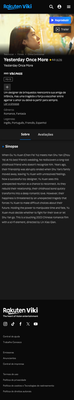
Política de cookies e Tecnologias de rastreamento (28, 385)
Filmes (20, 54)
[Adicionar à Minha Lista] (7, 87)
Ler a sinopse (11, 103)
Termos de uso (10, 374)
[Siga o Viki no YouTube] (35, 325)
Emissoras (8, 352)
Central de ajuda (11, 336)
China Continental (36, 54)
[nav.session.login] (59, 7)
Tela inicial (9, 54)
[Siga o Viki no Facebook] (20, 325)
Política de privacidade (14, 379)
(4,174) (59, 60)
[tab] (25, 134)
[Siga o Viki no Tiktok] (13, 325)
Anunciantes (9, 358)
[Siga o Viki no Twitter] (28, 325)
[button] (68, 7)
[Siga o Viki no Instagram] (5, 325)
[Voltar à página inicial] (17, 6)
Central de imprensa (13, 363)
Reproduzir (62, 20)
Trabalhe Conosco (12, 342)
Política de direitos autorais (17, 391)
